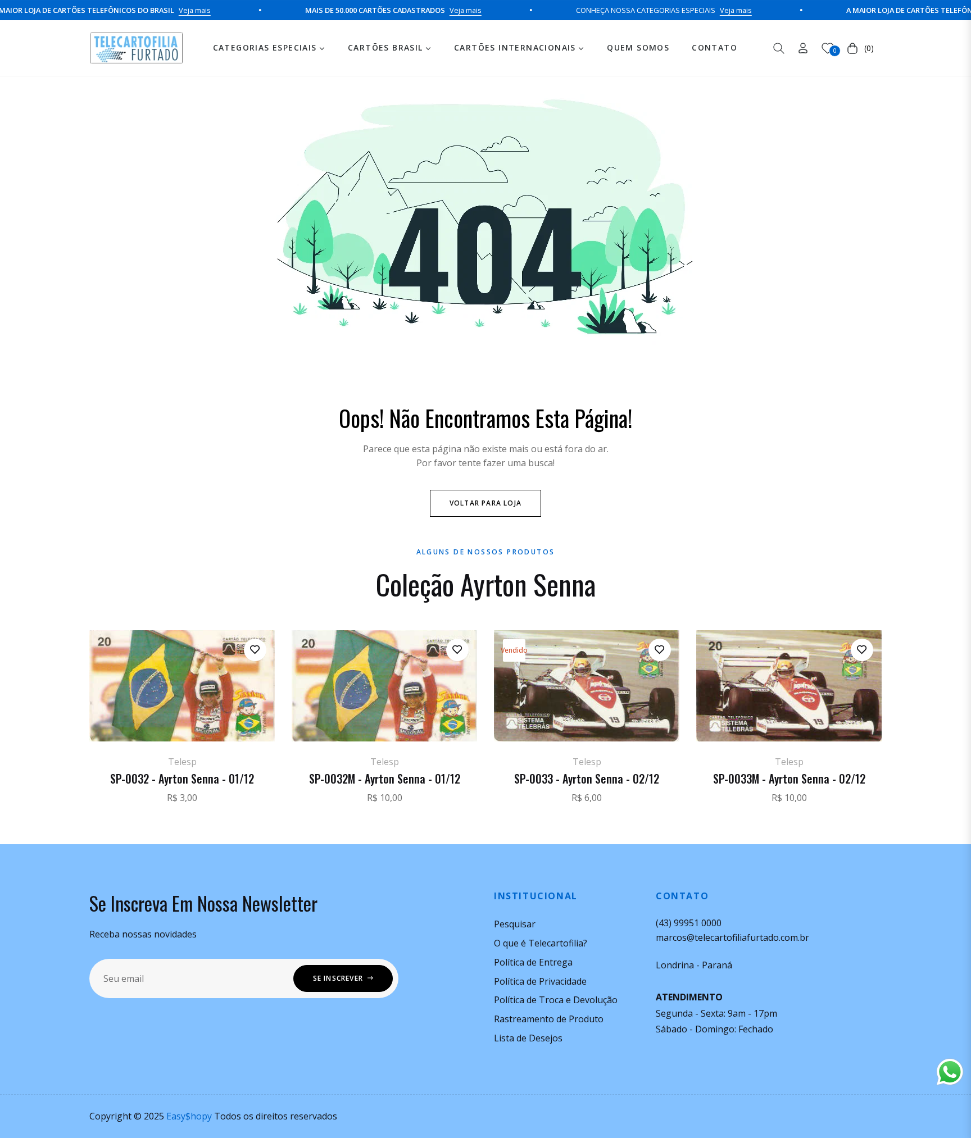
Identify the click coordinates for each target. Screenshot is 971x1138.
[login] (803, 48)
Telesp (182, 761)
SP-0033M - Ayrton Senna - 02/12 (789, 778)
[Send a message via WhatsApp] (949, 1072)
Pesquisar (515, 924)
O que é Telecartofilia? (540, 943)
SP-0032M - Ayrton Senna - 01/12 (384, 778)
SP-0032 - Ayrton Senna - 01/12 (182, 778)
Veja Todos (485, 836)
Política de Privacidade (540, 981)
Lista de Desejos (528, 1038)
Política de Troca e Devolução (556, 1000)
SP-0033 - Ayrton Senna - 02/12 (586, 778)
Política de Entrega (533, 962)
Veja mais (164, 10)
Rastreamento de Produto (549, 1019)
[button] (778, 48)
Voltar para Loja (485, 503)
